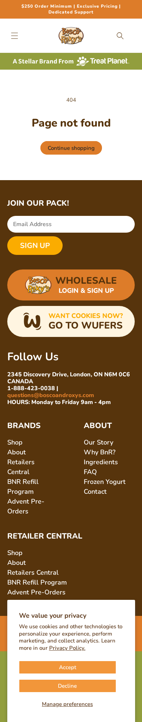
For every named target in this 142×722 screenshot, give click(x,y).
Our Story (98, 442)
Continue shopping (71, 148)
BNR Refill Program (37, 582)
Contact (95, 491)
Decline (67, 686)
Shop (15, 442)
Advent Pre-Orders (36, 592)
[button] (15, 36)
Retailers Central (33, 572)
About (16, 452)
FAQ (90, 471)
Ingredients (101, 462)
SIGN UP (35, 246)
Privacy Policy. (67, 648)
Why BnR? (99, 452)
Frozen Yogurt (105, 481)
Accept (67, 667)
